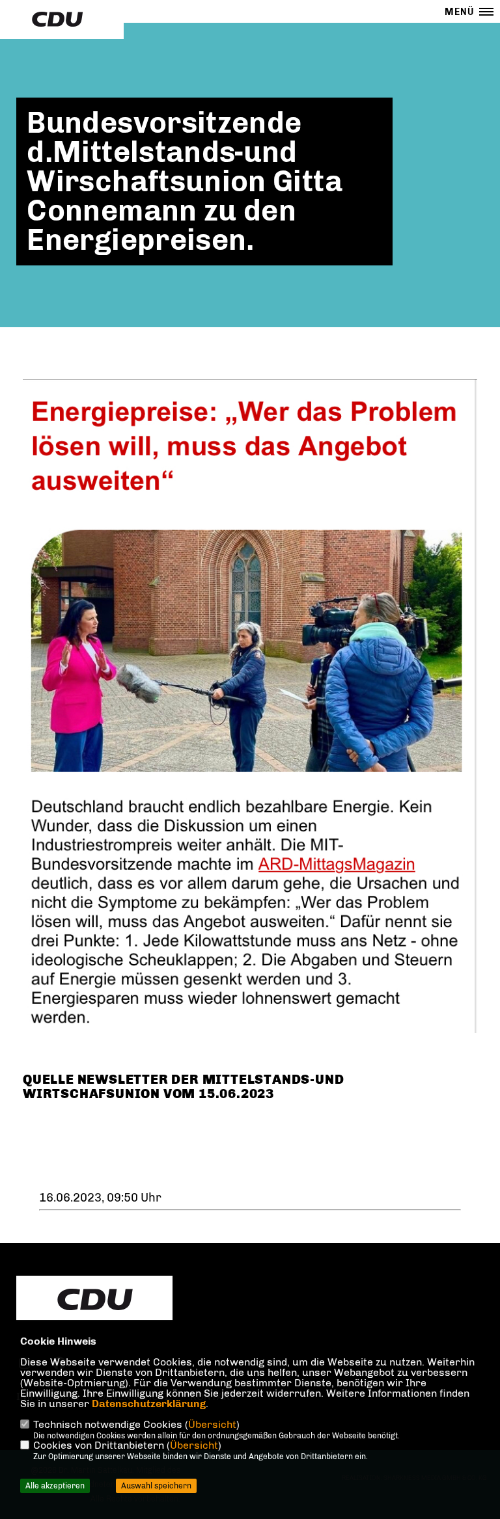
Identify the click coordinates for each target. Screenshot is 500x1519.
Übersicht (212, 1424)
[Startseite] (94, 1300)
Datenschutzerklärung (149, 1403)
